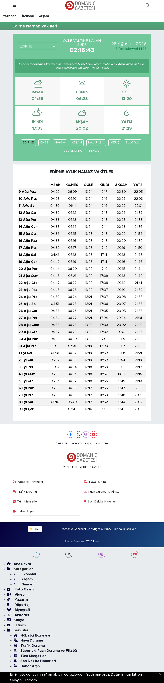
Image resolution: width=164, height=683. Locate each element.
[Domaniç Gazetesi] (80, 5)
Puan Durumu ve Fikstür (104, 491)
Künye (19, 620)
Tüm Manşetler (27, 501)
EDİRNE (28, 142)
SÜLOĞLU (132, 142)
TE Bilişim (92, 541)
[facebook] (36, 554)
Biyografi (22, 609)
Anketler (21, 615)
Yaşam (43, 16)
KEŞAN (77, 142)
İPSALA (94, 150)
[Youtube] (93, 434)
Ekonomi (27, 16)
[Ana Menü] (14, 5)
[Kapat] (161, 674)
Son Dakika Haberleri (102, 501)
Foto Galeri (24, 589)
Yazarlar (9, 16)
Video (19, 594)
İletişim (20, 625)
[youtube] (134, 554)
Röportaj (21, 604)
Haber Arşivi (26, 511)
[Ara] (147, 5)
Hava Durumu (98, 481)
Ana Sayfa (22, 564)
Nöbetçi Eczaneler (30, 481)
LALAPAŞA (96, 142)
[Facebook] (70, 434)
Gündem (102, 443)
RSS (36, 529)
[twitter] (68, 554)
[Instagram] (86, 434)
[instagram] (101, 554)
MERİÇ (114, 142)
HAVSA (60, 142)
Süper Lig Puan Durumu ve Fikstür (49, 650)
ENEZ (44, 142)
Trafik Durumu (27, 491)
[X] (78, 434)
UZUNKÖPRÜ (73, 150)
